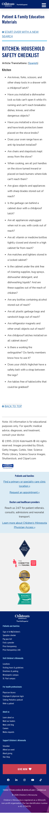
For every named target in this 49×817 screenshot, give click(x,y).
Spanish (33, 63)
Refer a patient (8, 703)
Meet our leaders (9, 721)
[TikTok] (40, 780)
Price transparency (9, 646)
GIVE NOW (22, 769)
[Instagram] (24, 780)
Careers (5, 728)
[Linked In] (16, 780)
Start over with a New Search (20, 34)
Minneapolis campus (11, 674)
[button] (44, 5)
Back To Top (13, 406)
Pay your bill (7, 639)
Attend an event (8, 749)
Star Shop (6, 756)
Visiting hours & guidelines (13, 667)
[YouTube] (32, 780)
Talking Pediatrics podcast (13, 699)
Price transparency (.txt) (11, 649)
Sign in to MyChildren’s (11, 631)
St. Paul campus (9, 678)
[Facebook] (8, 780)
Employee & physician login (13, 696)
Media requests (8, 732)
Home (5, 789)
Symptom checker (9, 635)
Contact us (41, 789)
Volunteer (6, 746)
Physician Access (9, 692)
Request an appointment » (24, 492)
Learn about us (8, 717)
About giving (7, 753)
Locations (6, 663)
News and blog (8, 724)
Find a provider (8, 642)
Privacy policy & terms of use (22, 789)
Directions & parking (10, 671)
